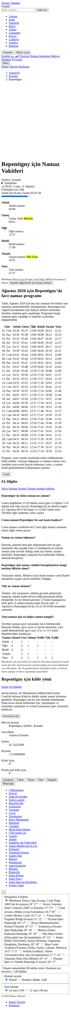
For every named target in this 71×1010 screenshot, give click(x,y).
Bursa (12, 26)
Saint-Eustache (17, 865)
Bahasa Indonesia (40, 56)
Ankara (13, 16)
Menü (6, 63)
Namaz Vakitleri (10, 3)
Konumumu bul (11, 716)
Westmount (15, 862)
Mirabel (13, 868)
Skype (30, 779)
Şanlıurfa (14, 22)
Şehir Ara (42, 10)
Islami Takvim (9, 66)
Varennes (14, 809)
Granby (13, 836)
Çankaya (14, 39)
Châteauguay (16, 790)
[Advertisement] (35, 121)
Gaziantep (14, 32)
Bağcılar (13, 45)
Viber (40, 779)
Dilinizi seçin (22, 52)
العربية (15, 56)
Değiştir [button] (46, 578)
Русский (17, 59)
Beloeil (13, 859)
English (5, 56)
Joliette (13, 839)
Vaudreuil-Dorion (19, 852)
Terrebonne (15, 816)
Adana (12, 29)
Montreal (14, 822)
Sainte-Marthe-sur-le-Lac (23, 845)
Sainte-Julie (15, 855)
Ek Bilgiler (15, 686)
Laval (12, 813)
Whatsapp (8, 783)
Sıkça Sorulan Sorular (14, 488)
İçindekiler (11, 183)
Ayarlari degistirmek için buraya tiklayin (31, 282)
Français (24, 56)
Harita (5, 686)
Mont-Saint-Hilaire (19, 829)
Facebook (8, 779)
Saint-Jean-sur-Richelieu (23, 882)
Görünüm (8, 52)
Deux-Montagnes (19, 819)
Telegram (52, 779)
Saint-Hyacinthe (18, 796)
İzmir (12, 19)
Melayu (55, 56)
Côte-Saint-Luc (17, 832)
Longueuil (15, 806)
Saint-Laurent (16, 799)
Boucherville (16, 803)
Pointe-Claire (16, 885)
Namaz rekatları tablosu (40, 488)
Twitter (20, 779)
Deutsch (6, 59)
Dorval (13, 793)
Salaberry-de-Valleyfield (23, 842)
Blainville (14, 872)
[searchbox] (18, 10)
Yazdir (6, 474)
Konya (13, 36)
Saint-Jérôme (16, 875)
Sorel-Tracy (15, 878)
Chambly (14, 826)
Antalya (13, 42)
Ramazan (24, 66)
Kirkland (14, 849)
